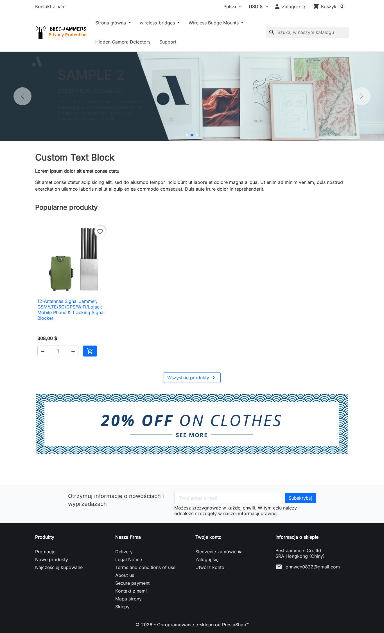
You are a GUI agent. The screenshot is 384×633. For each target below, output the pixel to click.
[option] (192, 96)
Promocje (45, 551)
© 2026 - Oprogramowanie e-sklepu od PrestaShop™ (192, 624)
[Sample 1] (187, 135)
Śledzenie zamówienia (219, 551)
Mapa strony (128, 599)
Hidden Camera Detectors (122, 42)
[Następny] (362, 96)
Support (167, 42)
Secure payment (132, 583)
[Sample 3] (197, 135)
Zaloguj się (206, 559)
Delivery (124, 551)
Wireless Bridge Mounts (214, 23)
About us (124, 575)
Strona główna (111, 23)
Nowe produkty (51, 559)
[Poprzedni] (22, 96)
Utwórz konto (209, 567)
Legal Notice (128, 559)
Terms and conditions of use (145, 567)
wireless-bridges (158, 23)
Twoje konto (208, 537)
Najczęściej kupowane (59, 567)
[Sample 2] (192, 135)
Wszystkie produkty (192, 377)
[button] (289, 6)
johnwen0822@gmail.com (312, 567)
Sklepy (122, 606)
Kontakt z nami (51, 6)
